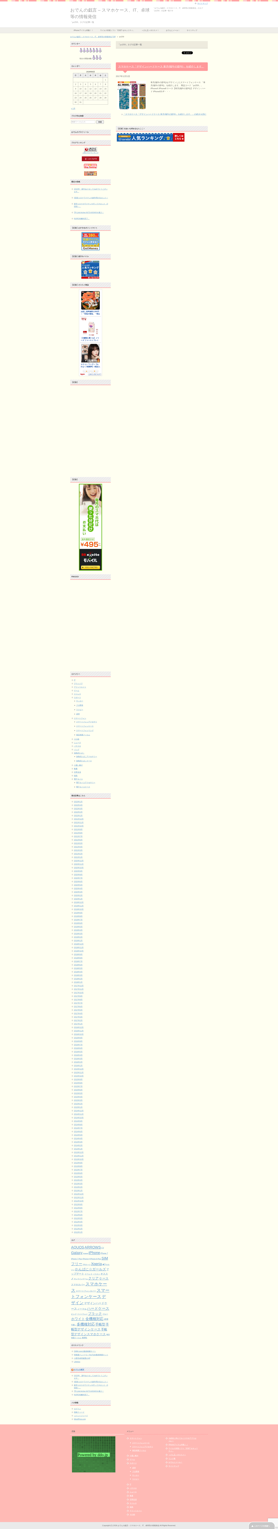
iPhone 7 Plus (76, 1259)
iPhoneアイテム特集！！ (83, 30)
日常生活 (77, 772)
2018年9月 (78, 954)
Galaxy (77, 1253)
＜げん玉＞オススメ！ (150, 30)
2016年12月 (79, 1027)
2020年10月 (79, 868)
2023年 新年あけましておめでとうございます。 (91, 190)
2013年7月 (78, 1170)
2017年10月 (79, 993)
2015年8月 (78, 1083)
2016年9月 (78, 1038)
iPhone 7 (104, 1253)
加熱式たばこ (79, 753)
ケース (104, 1278)
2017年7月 (78, 1003)
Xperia (96, 1264)
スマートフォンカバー (86, 1291)
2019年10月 (79, 909)
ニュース (77, 743)
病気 (75, 776)
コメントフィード (81, 1416)
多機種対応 (86, 1324)
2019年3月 (78, 934)
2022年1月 (78, 816)
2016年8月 (78, 1041)
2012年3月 (78, 1225)
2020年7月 (78, 878)
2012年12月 (79, 1194)
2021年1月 (78, 857)
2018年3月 (78, 975)
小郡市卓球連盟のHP (82, 1358)
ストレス (77, 694)
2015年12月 (79, 1069)
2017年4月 (78, 1013)
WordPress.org (80, 1419)
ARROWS (93, 1247)
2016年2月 (78, 1062)
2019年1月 (78, 941)
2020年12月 (79, 861)
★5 (104, 1264)
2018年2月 (78, 979)
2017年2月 (78, 1020)
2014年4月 (78, 1138)
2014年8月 (78, 1125)
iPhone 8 (86, 1259)
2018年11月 (79, 948)
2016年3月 (78, 1059)
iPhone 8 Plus (95, 1259)
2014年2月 (78, 1145)
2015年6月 (78, 1090)
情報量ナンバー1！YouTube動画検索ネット (91, 1355)
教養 (75, 769)
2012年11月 (79, 1198)
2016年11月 (79, 1031)
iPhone (94, 1252)
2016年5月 (78, 1052)
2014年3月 (78, 1142)
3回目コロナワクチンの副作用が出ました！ (91, 198)
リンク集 (172, 1459)
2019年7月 (78, 920)
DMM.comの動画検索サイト (85, 1351)
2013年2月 (78, 1187)
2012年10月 (79, 1201)
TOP (93, 37)
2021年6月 (78, 840)
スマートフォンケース (85, 726)
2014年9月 (78, 1121)
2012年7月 (78, 1211)
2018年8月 (78, 958)
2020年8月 (78, 875)
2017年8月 (78, 1000)
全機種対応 (94, 1319)
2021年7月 (78, 836)
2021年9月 (78, 829)
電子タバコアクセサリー (85, 783)
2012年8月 (78, 1208)
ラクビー (79, 710)
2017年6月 (78, 1007)
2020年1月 (78, 899)
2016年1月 (78, 1066)
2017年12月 (79, 986)
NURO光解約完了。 (82, 219)
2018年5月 (78, 968)
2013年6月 (78, 1173)
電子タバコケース (83, 787)
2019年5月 (78, 927)
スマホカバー (78, 1284)
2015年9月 (78, 1079)
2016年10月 (79, 1034)
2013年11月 (79, 1156)
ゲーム (76, 691)
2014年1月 (78, 1149)
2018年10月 (79, 951)
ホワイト (78, 1319)
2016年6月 (78, 1048)
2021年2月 (78, 854)
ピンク (74, 1314)
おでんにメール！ (173, 30)
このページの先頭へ (262, 1526)
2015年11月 (79, 1073)
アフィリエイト (80, 687)
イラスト (96, 1274)
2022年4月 (78, 805)
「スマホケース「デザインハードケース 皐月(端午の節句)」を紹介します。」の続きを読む (164, 114)
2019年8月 (78, 916)
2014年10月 (79, 1118)
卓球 (78, 714)
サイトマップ (192, 30)
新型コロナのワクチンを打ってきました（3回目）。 (91, 205)
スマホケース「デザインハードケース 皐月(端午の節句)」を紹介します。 (161, 66)
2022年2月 (78, 812)
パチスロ (77, 746)
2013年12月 (79, 1152)
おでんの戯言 (79, 1370)
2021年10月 (79, 826)
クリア (93, 1278)
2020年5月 (78, 885)
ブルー (105, 1314)
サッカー (79, 701)
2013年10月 (79, 1159)
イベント (89, 1274)
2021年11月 (79, 823)
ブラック (95, 1313)
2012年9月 (78, 1204)
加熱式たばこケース (84, 761)
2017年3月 (78, 1017)
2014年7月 (78, 1128)
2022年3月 (78, 809)
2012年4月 (78, 1222)
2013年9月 (78, 1163)
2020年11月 (79, 864)
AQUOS (77, 1247)
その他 (76, 739)
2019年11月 (79, 906)
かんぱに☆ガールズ (90, 1269)
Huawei (85, 1253)
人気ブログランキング (90, 153)
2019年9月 (78, 913)
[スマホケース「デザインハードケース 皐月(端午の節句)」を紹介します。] (131, 108)
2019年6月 (78, 923)
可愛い (73, 1325)
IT (74, 680)
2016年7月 (78, 1045)
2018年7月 (78, 961)
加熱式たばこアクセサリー (86, 757)
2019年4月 (78, 930)
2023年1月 (78, 802)
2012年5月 (78, 1218)
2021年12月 (79, 819)
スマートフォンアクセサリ (86, 722)
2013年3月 (78, 1184)
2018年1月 (78, 982)
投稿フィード (79, 1412)
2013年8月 (78, 1166)
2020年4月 (78, 888)
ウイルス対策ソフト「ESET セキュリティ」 (117, 30)
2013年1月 (78, 1191)
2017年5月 (78, 1010)
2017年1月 (78, 1024)
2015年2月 (78, 1104)
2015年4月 (78, 1097)
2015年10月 (79, 1076)
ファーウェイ (82, 1314)
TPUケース (87, 1264)
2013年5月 (78, 1177)
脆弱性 (84, 1338)
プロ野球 (79, 705)
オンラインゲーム (81, 1279)
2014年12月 (79, 1111)
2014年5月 (78, 1135)
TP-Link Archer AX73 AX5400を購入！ (89, 213)
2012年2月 (78, 1229)
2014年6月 (78, 1132)
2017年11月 (79, 989)
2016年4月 (78, 1055)
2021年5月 (78, 843)
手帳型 (100, 1324)
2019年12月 (79, 902)
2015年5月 (78, 1093)
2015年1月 (78, 1107)
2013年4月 (78, 1180)
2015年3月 (78, 1100)
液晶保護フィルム (83, 735)
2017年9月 (78, 996)
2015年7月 (78, 1086)
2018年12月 (79, 944)
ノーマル (82, 1308)
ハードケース (98, 1308)
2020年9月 (78, 871)
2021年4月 (78, 847)
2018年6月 (78, 965)
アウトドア (78, 684)
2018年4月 (78, 972)
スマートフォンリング (85, 730)
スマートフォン (80, 718)
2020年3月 (78, 892)
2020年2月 (78, 895)
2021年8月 (78, 833)
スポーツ (77, 697)
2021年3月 (78, 850)
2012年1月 (78, 1232)
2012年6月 (78, 1215)
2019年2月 (78, 937)
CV (102, 1248)
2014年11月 (79, 1114)
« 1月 (73, 108)
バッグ (76, 750)
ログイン (77, 1409)
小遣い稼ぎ (78, 765)
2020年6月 (78, 882)
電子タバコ (78, 779)
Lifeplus (77, 1362)
